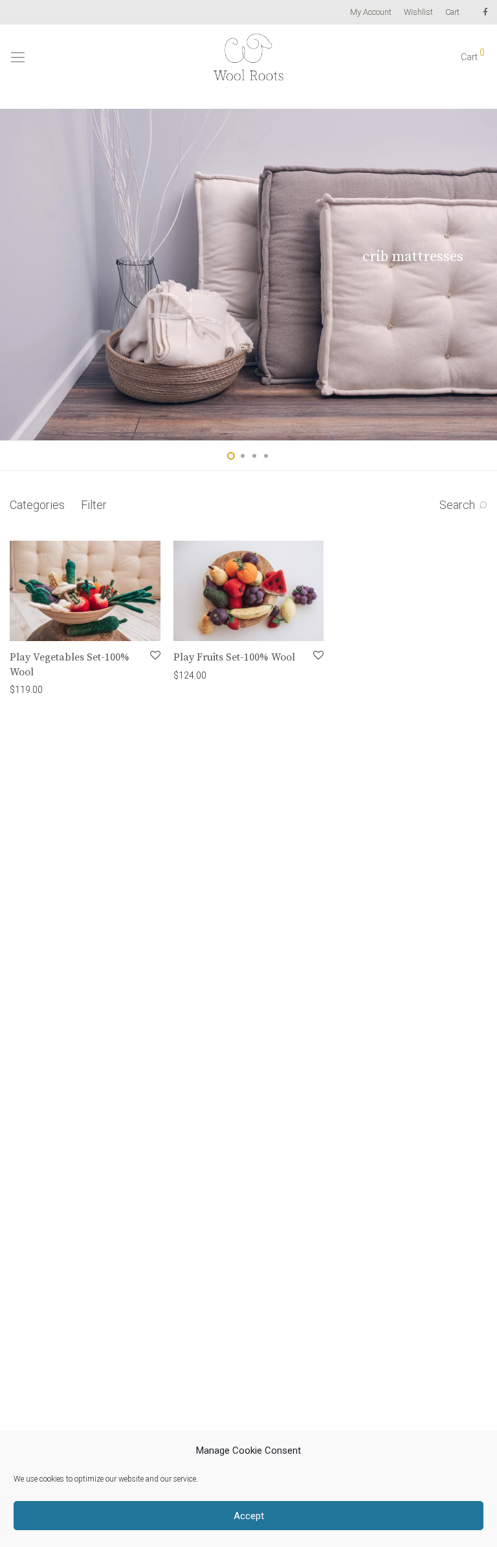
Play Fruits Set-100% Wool (234, 657)
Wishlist (418, 12)
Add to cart (25, 689)
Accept (249, 1516)
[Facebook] (485, 12)
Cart (452, 12)
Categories (37, 505)
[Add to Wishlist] (154, 655)
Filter (94, 505)
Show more (78, 689)
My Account (371, 12)
